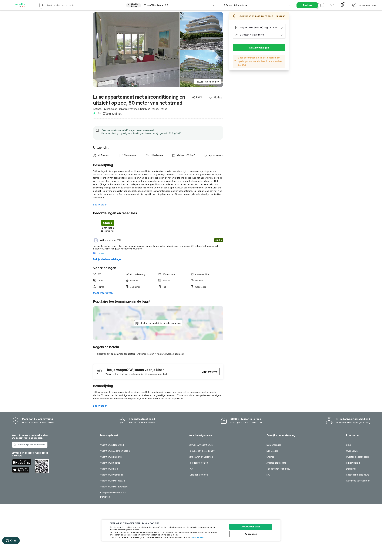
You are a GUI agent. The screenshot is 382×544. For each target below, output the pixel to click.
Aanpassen (251, 534)
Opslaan (218, 97)
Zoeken (307, 5)
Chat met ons (210, 371)
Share (199, 97)
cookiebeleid (198, 537)
